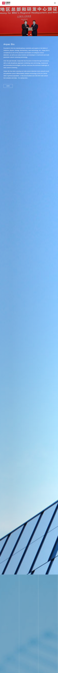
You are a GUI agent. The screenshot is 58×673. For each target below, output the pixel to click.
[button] (27, 34)
